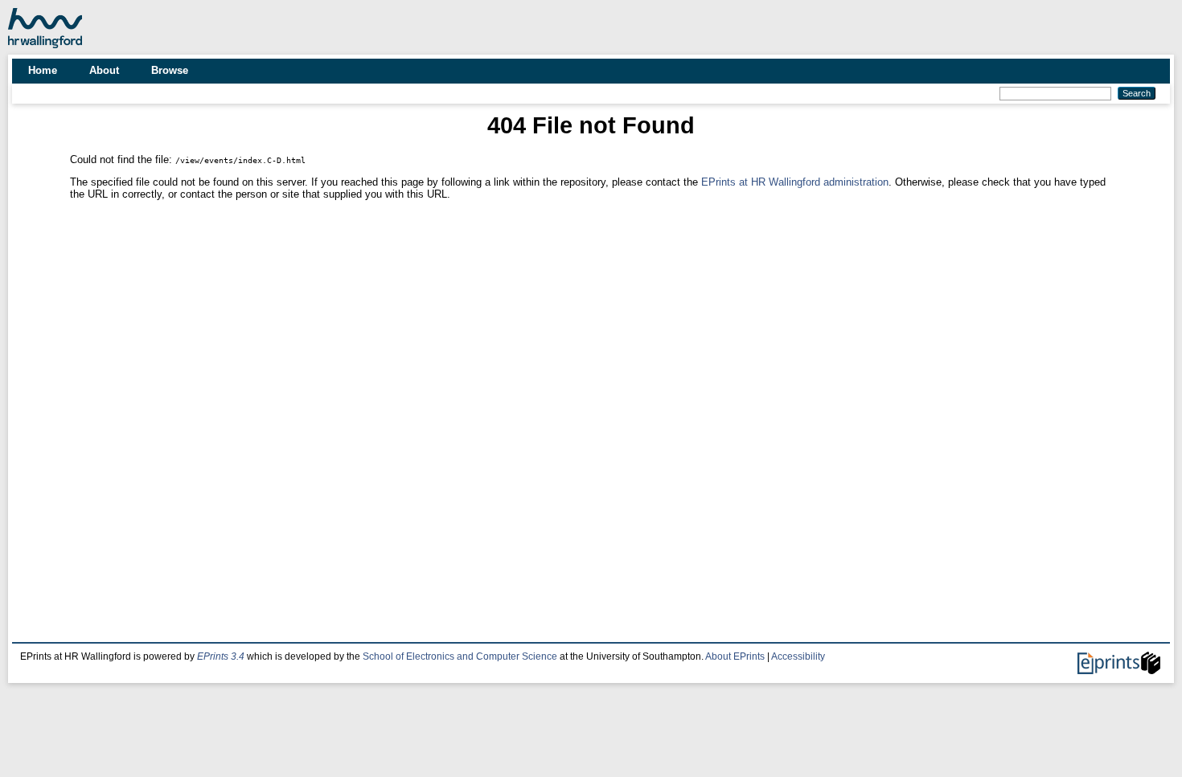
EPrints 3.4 (220, 656)
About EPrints (735, 656)
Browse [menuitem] (169, 70)
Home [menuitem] (42, 70)
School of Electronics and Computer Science (460, 656)
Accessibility (798, 656)
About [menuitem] (104, 70)
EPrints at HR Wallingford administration (795, 182)
